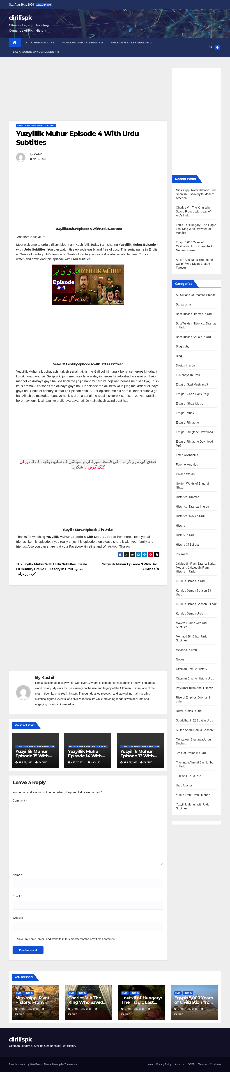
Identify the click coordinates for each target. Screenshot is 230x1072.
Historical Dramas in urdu (192, 506)
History (180, 525)
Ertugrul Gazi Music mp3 (192, 384)
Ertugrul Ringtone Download (194, 432)
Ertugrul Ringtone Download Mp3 (194, 443)
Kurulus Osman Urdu (189, 613)
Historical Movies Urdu (191, 516)
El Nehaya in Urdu (188, 375)
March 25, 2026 (188, 1009)
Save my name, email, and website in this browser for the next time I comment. (66, 939)
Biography (182, 346)
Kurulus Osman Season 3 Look (196, 604)
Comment (20, 800)
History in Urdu (186, 535)
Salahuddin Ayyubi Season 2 (36, 51)
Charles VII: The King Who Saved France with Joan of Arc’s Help (193, 211)
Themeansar (71, 1064)
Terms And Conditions (209, 1064)
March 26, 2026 (135, 1009)
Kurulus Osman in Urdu (191, 581)
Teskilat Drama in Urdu (191, 753)
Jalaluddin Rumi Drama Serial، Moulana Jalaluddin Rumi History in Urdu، (196, 567)
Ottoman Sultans (40, 42)
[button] (211, 47)
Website (18, 917)
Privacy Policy (163, 1064)
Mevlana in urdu (186, 649)
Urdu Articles (184, 785)
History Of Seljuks (187, 544)
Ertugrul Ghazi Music (189, 403)
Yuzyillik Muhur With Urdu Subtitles (36, 126)
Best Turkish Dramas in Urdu (194, 314)
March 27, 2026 (82, 1009)
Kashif (38, 154)
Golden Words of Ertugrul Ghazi (192, 485)
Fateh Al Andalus (187, 455)
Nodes (180, 659)
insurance (182, 554)
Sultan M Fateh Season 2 (131, 42)
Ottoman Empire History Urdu (195, 678)
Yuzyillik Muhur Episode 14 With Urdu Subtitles (85, 756)
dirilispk (20, 18)
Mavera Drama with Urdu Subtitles (192, 625)
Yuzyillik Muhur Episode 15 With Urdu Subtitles (32, 756)
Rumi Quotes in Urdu (189, 711)
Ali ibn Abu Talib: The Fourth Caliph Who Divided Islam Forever (194, 263)
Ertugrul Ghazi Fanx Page (193, 394)
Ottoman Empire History (191, 669)
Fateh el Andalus (187, 464)
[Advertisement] (88, 94)
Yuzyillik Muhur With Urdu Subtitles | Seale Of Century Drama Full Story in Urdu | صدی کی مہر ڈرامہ (51, 569)
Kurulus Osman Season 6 (82, 42)
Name (17, 875)
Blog (179, 356)
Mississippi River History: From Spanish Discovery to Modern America (196, 194)
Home (150, 1064)
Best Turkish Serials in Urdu (194, 336)
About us (179, 1064)
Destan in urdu (185, 365)
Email (17, 896)
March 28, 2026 (29, 1009)
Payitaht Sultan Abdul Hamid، (195, 688)
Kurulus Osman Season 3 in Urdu (194, 592)
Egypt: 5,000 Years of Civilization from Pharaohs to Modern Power (195, 246)
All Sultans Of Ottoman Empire (196, 294)
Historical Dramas (187, 497)
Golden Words (185, 474)
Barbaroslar (183, 304)
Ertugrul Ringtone (187, 422)
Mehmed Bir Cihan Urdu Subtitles (192, 638)
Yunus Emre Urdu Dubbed (193, 795)
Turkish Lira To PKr (188, 775)
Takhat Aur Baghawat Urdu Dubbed (193, 741)
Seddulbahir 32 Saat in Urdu (194, 720)
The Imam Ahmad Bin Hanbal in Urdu (195, 764)
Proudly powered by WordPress (25, 1064)
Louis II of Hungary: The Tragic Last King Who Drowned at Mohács (196, 228)
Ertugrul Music (185, 413)
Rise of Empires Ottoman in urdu (194, 699)
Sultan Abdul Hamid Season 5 (195, 730)
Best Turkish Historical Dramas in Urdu (196, 325)
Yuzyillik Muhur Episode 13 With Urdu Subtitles (137, 756)
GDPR (191, 1064)
